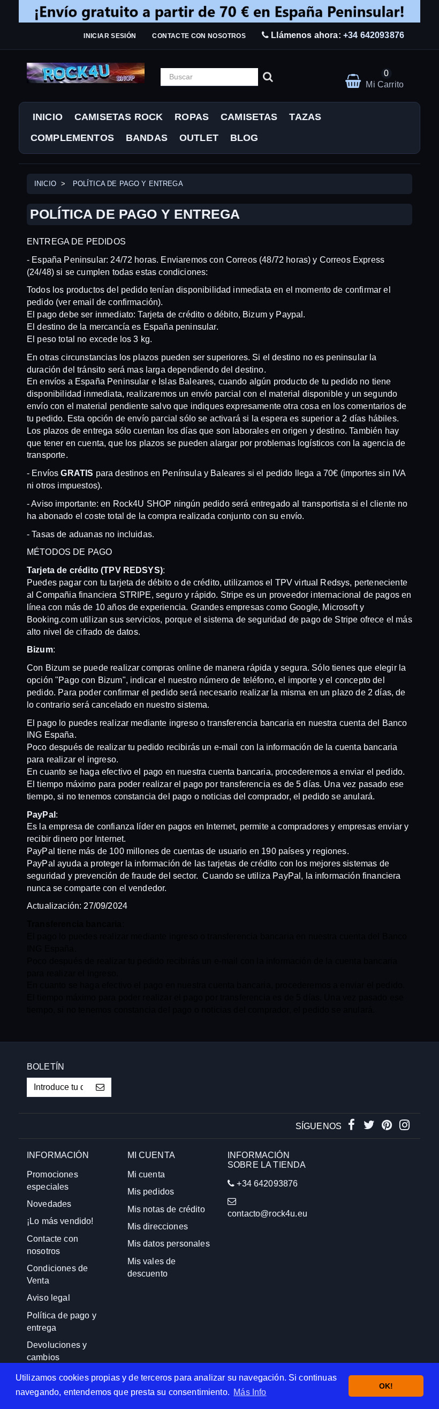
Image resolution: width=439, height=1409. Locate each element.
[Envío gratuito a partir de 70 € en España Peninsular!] (219, 11)
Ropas (192, 117)
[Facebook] (352, 1126)
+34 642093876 (373, 35)
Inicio (48, 117)
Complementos (72, 137)
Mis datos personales (168, 1243)
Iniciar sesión (110, 36)
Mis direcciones (157, 1226)
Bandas (147, 137)
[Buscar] (268, 77)
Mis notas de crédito (166, 1209)
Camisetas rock (118, 117)
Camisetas (249, 117)
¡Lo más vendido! (60, 1221)
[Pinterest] (388, 1126)
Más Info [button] (249, 1392)
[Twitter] (370, 1126)
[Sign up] (100, 1087)
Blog (244, 137)
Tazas (305, 117)
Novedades (49, 1203)
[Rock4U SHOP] (86, 73)
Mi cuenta (146, 1174)
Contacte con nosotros (199, 36)
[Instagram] (404, 1126)
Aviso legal (48, 1297)
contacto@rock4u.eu (267, 1213)
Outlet (198, 137)
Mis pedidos (151, 1191)
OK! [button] (386, 1386)
